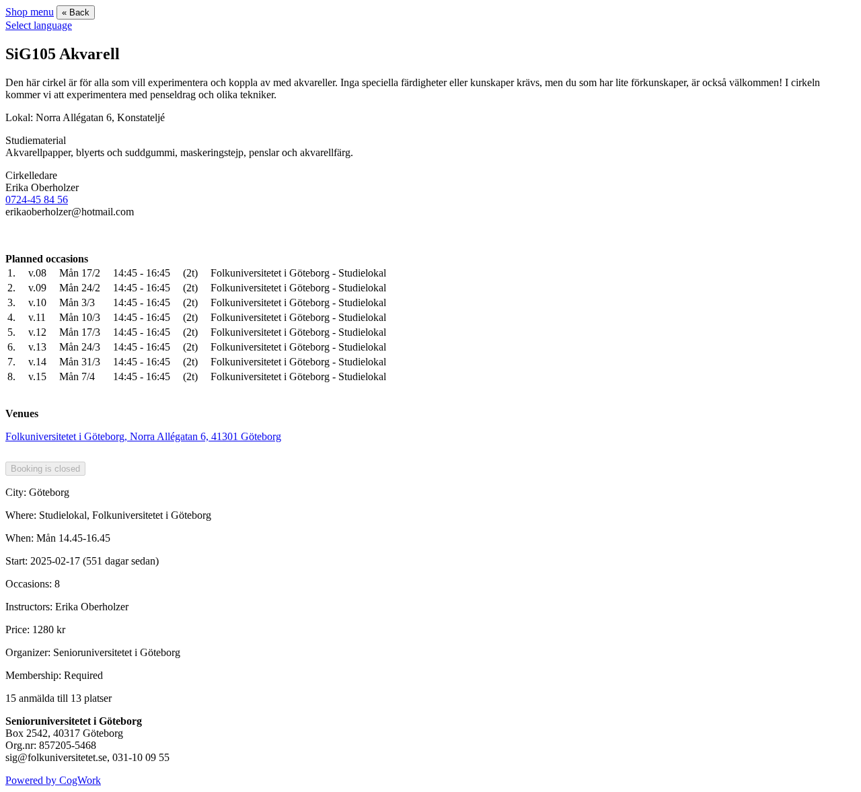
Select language (38, 25)
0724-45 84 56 (36, 199)
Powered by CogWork (53, 780)
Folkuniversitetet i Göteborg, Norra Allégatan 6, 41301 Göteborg (143, 436)
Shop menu (29, 11)
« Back (75, 12)
